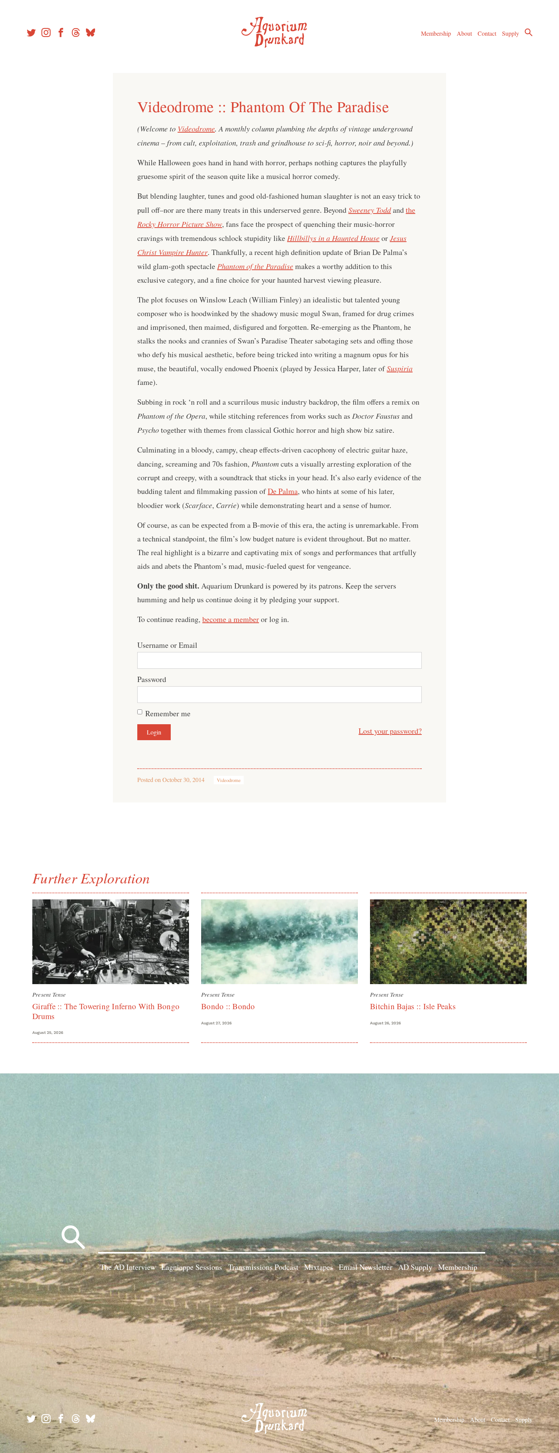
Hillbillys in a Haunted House (333, 238)
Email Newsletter (365, 1267)
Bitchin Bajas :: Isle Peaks (413, 1006)
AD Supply (415, 1267)
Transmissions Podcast (263, 1267)
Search (528, 32)
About (464, 33)
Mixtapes (318, 1267)
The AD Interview (128, 1267)
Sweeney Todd (369, 210)
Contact (487, 33)
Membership (436, 33)
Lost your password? (390, 731)
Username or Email (167, 645)
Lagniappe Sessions (191, 1267)
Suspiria (400, 368)
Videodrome (196, 128)
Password (151, 679)
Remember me (168, 713)
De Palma (283, 491)
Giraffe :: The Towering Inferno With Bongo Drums (105, 1011)
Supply (510, 33)
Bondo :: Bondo (228, 1006)
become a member (230, 619)
